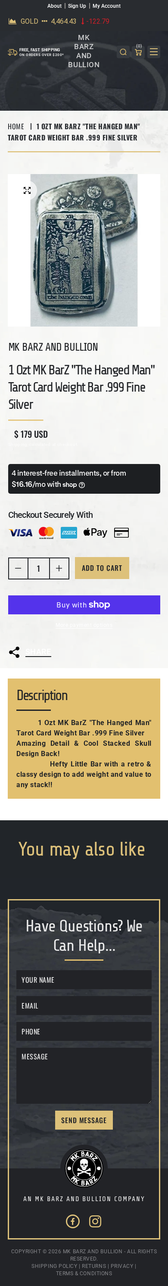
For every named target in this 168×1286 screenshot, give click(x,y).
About (54, 6)
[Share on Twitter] (25, 674)
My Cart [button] (139, 47)
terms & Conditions (84, 1273)
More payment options (84, 625)
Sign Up (77, 6)
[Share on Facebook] (48, 674)
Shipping (18, 444)
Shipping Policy (54, 1266)
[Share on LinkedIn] (71, 674)
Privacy (122, 1266)
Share (38, 651)
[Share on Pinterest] (94, 674)
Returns (94, 1266)
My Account (107, 6)
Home (16, 126)
